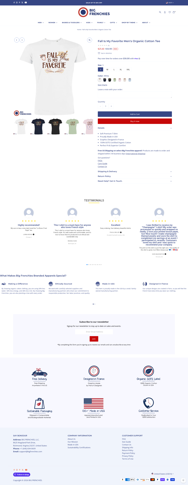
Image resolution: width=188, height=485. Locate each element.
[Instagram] (16, 2)
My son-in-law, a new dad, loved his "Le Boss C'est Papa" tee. (29, 229)
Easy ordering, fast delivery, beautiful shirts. (115, 228)
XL (121, 69)
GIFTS (112, 23)
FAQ (124, 439)
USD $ (170, 3)
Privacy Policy (127, 456)
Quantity (101, 101)
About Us (71, 439)
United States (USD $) (163, 474)
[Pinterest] (19, 2)
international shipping (135, 153)
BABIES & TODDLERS (71, 23)
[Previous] (16, 40)
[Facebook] (14, 2)
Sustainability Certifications (79, 447)
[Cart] (174, 12)
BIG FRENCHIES (35, 480)
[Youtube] (25, 2)
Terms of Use (127, 459)
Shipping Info (127, 447)
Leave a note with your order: (110, 89)
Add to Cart (135, 114)
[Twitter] (22, 2)
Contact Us (102, 166)
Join (94, 339)
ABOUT (145, 23)
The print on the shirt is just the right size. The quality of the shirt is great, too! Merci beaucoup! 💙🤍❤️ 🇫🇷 (159, 249)
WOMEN (52, 23)
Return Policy (127, 450)
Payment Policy (128, 453)
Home (79, 30)
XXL (128, 69)
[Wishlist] (170, 12)
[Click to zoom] (89, 40)
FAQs (100, 160)
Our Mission (73, 442)
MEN (40, 23)
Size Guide (126, 442)
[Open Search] (160, 12)
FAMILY (100, 23)
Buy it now (134, 121)
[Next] (22, 40)
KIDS (88, 23)
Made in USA (73, 444)
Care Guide (102, 163)
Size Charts (102, 85)
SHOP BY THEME (129, 23)
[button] (105, 53)
